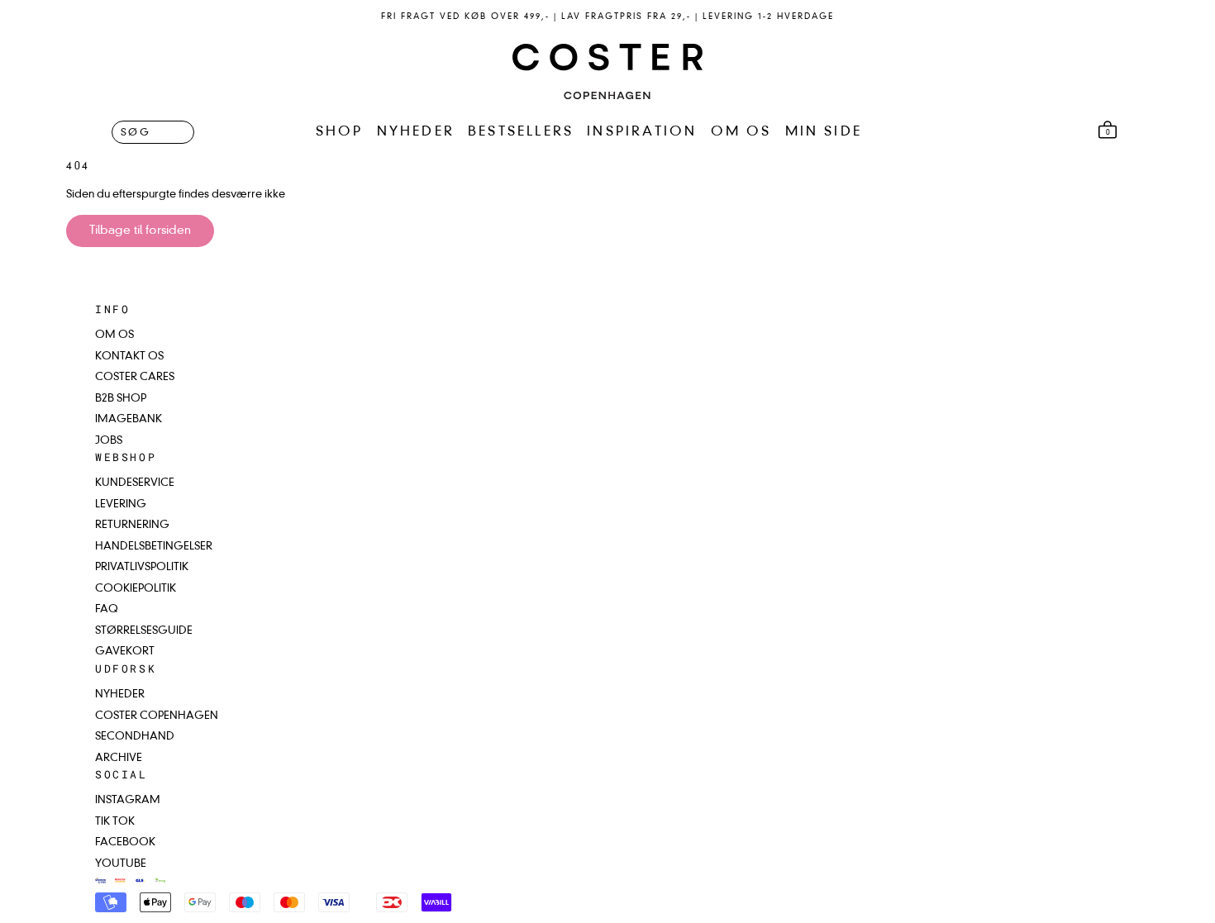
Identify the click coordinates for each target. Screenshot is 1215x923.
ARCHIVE (118, 758)
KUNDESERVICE (134, 483)
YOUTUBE (120, 864)
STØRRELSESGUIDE (144, 631)
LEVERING (120, 504)
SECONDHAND (134, 736)
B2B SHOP (120, 398)
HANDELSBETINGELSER (153, 546)
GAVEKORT (125, 651)
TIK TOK (115, 821)
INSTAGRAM (127, 800)
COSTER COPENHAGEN (156, 716)
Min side (824, 132)
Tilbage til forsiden (140, 230)
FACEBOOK (125, 842)
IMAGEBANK (128, 419)
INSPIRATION (642, 132)
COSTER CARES (134, 377)
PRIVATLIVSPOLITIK (141, 567)
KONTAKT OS (129, 356)
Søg (135, 132)
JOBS (108, 440)
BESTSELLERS (521, 132)
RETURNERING (132, 525)
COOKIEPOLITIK (135, 588)
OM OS (741, 132)
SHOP (340, 132)
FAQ (106, 609)
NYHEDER (416, 132)
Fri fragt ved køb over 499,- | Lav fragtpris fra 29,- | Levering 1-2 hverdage (607, 16)
